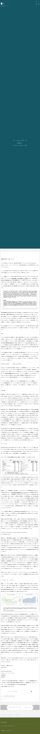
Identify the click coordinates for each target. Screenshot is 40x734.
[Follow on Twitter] (39, 1)
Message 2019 (6, 696)
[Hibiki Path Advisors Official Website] (2, 3)
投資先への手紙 (12, 696)
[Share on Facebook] (36, 1)
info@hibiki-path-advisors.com (9, 725)
